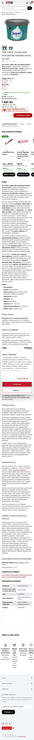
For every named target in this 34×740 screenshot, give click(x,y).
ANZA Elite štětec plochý (8, 153)
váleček (21, 562)
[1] (6, 150)
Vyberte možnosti (9, 174)
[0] (31, 3)
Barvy (17, 12)
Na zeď (4, 14)
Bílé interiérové (11, 14)
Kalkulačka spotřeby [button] (10, 98)
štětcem (4, 479)
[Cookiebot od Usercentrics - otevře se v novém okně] (24, 348)
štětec (16, 562)
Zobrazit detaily (22, 378)
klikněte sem (22, 736)
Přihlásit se (8, 712)
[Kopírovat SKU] (14, 156)
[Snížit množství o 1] (3, 115)
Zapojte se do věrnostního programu (17, 110)
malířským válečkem (19, 470)
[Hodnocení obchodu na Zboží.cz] (8, 728)
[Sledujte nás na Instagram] (6, 723)
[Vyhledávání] (30, 8)
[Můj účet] (27, 3)
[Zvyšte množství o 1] (11, 115)
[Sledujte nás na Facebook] (3, 723)
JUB (3, 61)
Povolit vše (17, 384)
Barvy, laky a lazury (7, 12)
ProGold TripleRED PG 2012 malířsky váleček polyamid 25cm (23, 155)
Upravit (15, 390)
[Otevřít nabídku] (3, 2)
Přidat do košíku (24, 115)
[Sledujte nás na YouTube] (10, 723)
